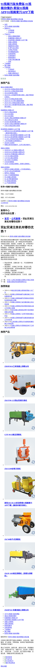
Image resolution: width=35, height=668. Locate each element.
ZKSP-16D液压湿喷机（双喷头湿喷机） (17, 164)
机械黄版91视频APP (14, 38)
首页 (5, 24)
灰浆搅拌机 (12, 54)
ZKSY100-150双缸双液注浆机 (14, 103)
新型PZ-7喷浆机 (9, 173)
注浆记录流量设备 (14, 59)
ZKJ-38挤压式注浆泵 (11, 120)
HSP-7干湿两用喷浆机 (11, 175)
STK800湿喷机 (9, 162)
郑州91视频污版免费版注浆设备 (20, 236)
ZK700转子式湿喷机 (11, 160)
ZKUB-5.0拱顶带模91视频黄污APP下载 (17, 135)
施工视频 (7, 65)
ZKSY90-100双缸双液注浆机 (13, 89)
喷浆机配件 (12, 57)
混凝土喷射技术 (13, 73)
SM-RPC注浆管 (9, 143)
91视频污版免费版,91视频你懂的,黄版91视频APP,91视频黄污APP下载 (17, 8)
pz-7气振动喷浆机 (10, 183)
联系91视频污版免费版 (11, 75)
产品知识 (11, 69)
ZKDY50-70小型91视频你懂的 (14, 101)
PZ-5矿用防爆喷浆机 (11, 179)
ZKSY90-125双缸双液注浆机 (13, 91)
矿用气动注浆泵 (13, 48)
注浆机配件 (12, 55)
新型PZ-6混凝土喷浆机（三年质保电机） (17, 169)
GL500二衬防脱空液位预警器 (14, 139)
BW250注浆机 (9, 114)
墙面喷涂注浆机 (13, 46)
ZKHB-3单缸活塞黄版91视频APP (15, 118)
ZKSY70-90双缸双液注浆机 (13, 99)
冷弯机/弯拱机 (13, 50)
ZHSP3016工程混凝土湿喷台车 (14, 152)
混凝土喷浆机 (12, 44)
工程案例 (7, 63)
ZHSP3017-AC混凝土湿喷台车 (14, 150)
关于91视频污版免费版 (11, 26)
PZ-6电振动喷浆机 (10, 181)
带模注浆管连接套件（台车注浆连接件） (17, 145)
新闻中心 (7, 28)
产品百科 (7, 67)
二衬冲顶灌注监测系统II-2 (13, 141)
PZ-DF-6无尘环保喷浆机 (12, 171)
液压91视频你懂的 (14, 36)
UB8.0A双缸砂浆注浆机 (12, 125)
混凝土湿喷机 (12, 42)
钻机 (9, 61)
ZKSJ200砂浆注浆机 (11, 93)
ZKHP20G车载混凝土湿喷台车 (14, 154)
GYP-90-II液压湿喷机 (11, 156)
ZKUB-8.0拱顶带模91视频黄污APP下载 (17, 137)
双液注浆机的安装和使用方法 (17, 282)
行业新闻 (11, 32)
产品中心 (7, 34)
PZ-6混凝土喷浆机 (10, 177)
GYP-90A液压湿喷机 (11, 158)
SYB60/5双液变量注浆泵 (12, 122)
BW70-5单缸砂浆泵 (10, 112)
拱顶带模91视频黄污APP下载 (17, 40)
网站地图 (4, 666)
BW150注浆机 (9, 116)
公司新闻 (11, 30)
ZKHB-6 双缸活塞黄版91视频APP (15, 124)
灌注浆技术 (12, 71)
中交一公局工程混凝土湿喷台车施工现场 (20, 280)
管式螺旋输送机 (13, 52)
